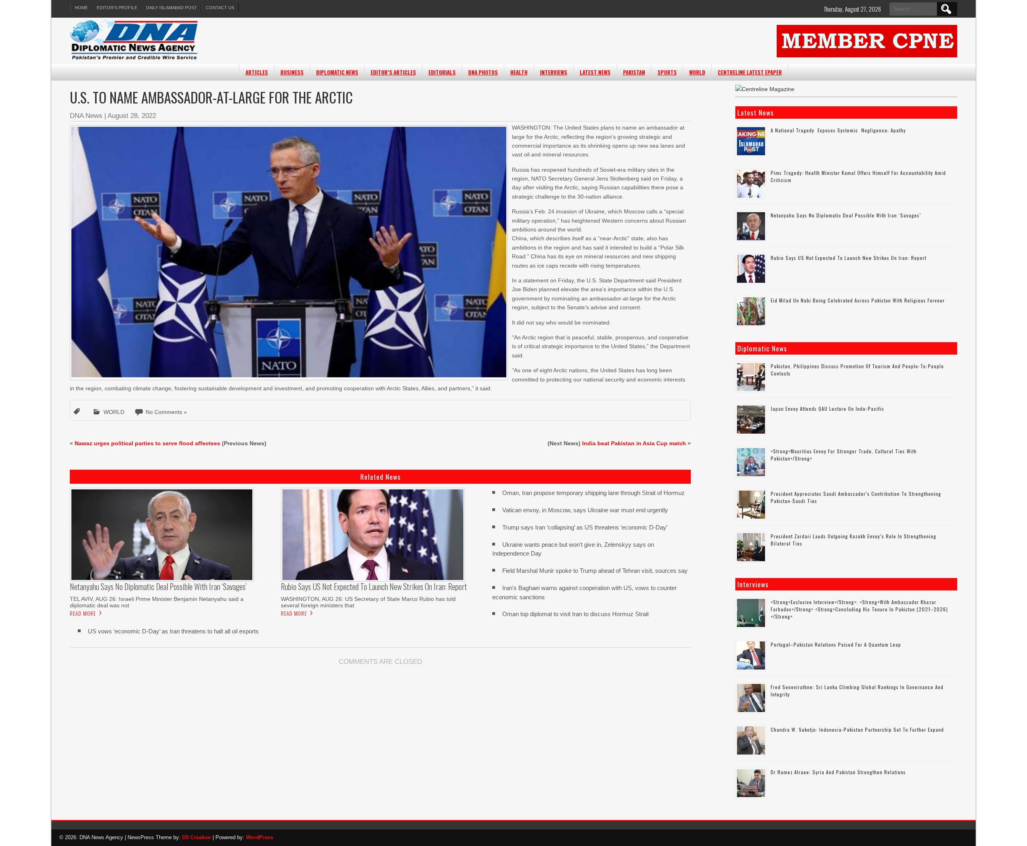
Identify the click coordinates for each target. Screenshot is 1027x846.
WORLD (697, 72)
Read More (83, 613)
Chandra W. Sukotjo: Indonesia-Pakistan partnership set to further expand (857, 729)
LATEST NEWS (595, 72)
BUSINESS (292, 72)
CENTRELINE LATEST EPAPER (750, 72)
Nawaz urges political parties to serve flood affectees (147, 443)
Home (81, 7)
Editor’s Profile (117, 7)
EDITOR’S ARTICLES (393, 72)
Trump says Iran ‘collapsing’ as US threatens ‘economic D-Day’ (585, 527)
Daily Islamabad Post (171, 7)
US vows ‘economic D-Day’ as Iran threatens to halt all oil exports (173, 631)
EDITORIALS (442, 72)
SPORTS (667, 72)
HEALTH (519, 72)
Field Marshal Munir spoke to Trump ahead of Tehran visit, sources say (595, 570)
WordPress (259, 837)
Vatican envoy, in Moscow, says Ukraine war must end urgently (585, 510)
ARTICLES (257, 72)
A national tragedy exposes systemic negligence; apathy (838, 130)
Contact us (220, 7)
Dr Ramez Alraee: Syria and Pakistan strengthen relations (838, 772)
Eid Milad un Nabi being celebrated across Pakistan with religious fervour (858, 300)
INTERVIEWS (553, 72)
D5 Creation (196, 837)
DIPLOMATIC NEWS (337, 72)
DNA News (86, 116)
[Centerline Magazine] (764, 89)
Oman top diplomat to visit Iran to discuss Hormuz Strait (575, 614)
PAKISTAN (634, 72)
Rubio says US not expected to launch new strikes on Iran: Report (848, 257)
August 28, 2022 (132, 116)
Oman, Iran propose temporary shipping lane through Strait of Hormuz (593, 492)
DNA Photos (483, 72)
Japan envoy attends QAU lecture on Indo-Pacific (827, 408)
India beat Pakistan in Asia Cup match (634, 443)
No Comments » (166, 412)
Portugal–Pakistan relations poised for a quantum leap (836, 644)
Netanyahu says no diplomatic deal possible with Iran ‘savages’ (846, 215)
